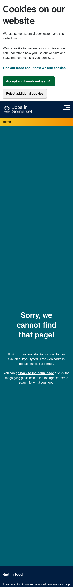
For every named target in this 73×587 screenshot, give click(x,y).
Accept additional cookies (25, 81)
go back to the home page (35, 373)
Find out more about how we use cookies (34, 68)
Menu (67, 108)
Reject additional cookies (24, 93)
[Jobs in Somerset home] (17, 109)
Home (7, 121)
